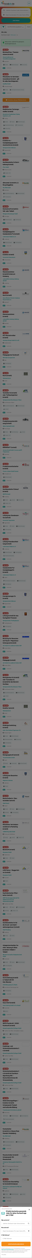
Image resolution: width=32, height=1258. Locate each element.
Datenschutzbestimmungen (7, 1249)
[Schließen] (29, 1209)
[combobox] (14, 1223)
